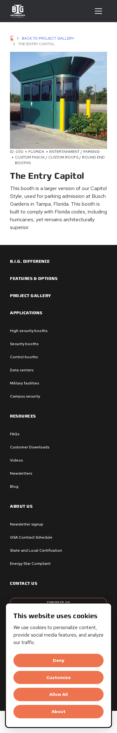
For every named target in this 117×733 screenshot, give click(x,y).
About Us (21, 506)
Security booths (24, 343)
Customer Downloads (29, 447)
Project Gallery (30, 295)
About (58, 711)
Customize (58, 677)
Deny (58, 660)
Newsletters (21, 473)
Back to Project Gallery (48, 38)
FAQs (14, 434)
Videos (16, 460)
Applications (26, 312)
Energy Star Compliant (30, 563)
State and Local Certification (36, 550)
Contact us (23, 583)
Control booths (24, 356)
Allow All (58, 694)
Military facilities (24, 383)
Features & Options (33, 278)
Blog (14, 486)
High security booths (28, 330)
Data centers (21, 370)
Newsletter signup (26, 524)
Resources (23, 416)
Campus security (25, 396)
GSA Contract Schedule (31, 537)
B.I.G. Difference (30, 261)
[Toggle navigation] (98, 11)
